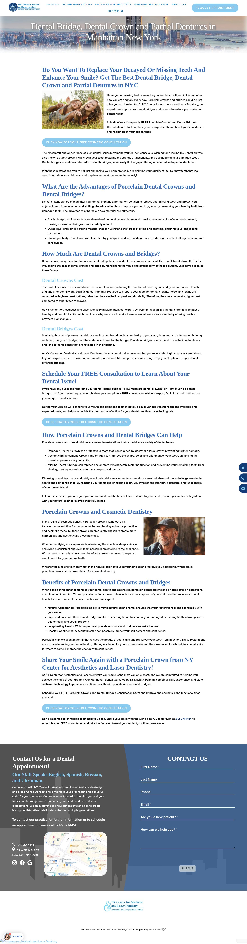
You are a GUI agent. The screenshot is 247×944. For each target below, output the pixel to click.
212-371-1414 (183, 719)
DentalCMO (155, 929)
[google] (30, 863)
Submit (187, 868)
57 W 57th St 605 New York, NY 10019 (25, 853)
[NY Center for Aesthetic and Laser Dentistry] (123, 941)
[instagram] (15, 863)
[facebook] (23, 863)
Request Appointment (215, 8)
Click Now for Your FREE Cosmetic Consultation (86, 142)
